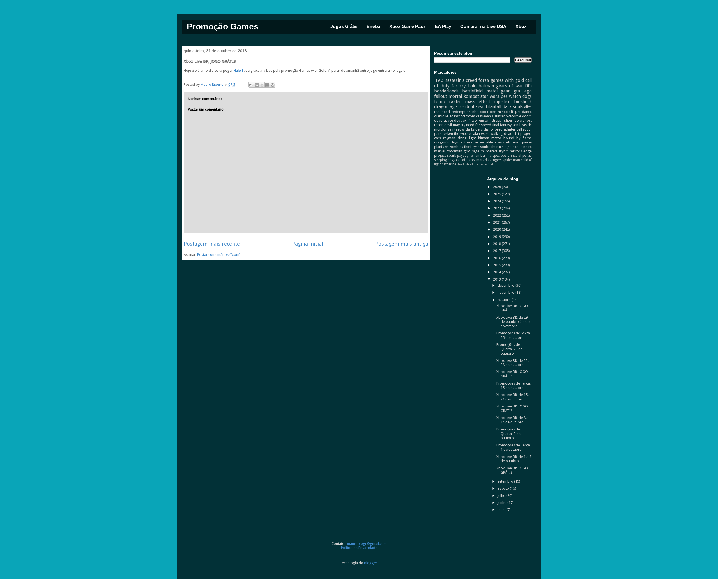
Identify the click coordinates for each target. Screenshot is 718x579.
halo (472, 86)
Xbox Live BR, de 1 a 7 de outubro (513, 459)
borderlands (446, 91)
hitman (483, 138)
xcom (470, 116)
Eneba (373, 26)
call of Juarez (465, 160)
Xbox (521, 26)
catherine (449, 164)
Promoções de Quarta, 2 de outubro (508, 433)
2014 (497, 272)
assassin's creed (461, 80)
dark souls (513, 106)
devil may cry (454, 125)
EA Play (443, 26)
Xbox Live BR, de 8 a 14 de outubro (512, 420)
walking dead (501, 133)
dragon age (445, 106)
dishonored (493, 129)
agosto (504, 488)
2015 (497, 265)
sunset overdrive (507, 116)
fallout (440, 96)
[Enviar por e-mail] (251, 85)
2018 (497, 244)
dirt (516, 133)
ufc (508, 142)
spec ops (499, 156)
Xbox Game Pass (407, 26)
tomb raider (447, 101)
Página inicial (307, 244)
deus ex (460, 120)
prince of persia (520, 156)
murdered (489, 151)
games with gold (507, 80)
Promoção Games (223, 26)
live (438, 80)
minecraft (505, 112)
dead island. (465, 164)
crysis (499, 142)
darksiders (474, 129)
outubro (505, 300)
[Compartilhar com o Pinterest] (272, 85)
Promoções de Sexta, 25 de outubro (513, 335)
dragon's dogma (448, 142)
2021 (497, 222)
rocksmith (454, 151)
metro (496, 138)
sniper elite (483, 142)
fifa (528, 86)
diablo (439, 116)
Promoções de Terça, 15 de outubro (513, 385)
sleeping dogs (444, 160)
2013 (497, 279)
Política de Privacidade (359, 548)
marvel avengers (489, 160)
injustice (502, 101)
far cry (459, 86)
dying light (467, 138)
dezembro (506, 285)
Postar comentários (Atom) (218, 255)
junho (502, 503)
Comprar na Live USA (483, 26)
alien (528, 107)
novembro (506, 292)
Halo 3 (239, 70)
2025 (497, 194)
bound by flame (517, 138)
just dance (523, 112)
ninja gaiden (509, 147)
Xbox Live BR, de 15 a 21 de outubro (513, 397)
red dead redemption (452, 112)
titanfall (493, 106)
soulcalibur (489, 147)
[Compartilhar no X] (262, 85)
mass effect (478, 101)
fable (517, 120)
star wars (489, 96)
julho (502, 496)
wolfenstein (481, 120)
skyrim (503, 151)
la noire (526, 147)
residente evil (471, 106)
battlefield (472, 91)
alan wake (481, 133)
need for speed (478, 125)
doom (527, 116)
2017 (497, 251)
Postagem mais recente (212, 244)
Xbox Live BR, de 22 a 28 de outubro (513, 362)
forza (483, 80)
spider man (511, 160)
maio (502, 510)
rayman (449, 138)
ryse (476, 147)
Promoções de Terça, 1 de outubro (513, 447)
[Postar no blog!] (256, 85)
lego (527, 91)
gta (517, 91)
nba (475, 112)
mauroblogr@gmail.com (367, 543)
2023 (497, 208)
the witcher (463, 133)
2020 (497, 229)
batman (486, 86)
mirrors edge (521, 151)
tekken (448, 133)
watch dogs (520, 96)
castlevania (485, 116)
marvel (439, 151)
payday (462, 156)
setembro (506, 481)
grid (467, 151)
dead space (443, 120)
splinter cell (512, 129)
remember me (480, 156)
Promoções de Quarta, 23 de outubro (509, 348)
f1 (469, 120)
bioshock (523, 101)
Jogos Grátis (344, 26)
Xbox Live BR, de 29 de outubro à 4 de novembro (513, 321)
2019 (497, 237)
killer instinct (455, 116)
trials (468, 142)
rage (475, 151)
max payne (522, 142)
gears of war (509, 86)
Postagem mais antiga (401, 244)
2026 (497, 187)
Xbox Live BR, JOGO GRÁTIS (512, 308)
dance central (484, 164)
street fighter (501, 120)
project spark (445, 155)
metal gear (498, 91)
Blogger (370, 563)
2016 (497, 258)
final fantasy (502, 125)
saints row (456, 129)
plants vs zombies (448, 147)
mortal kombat (463, 96)
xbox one (488, 112)
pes (504, 96)
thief (467, 147)
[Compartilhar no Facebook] (267, 85)
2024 (497, 201)
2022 (497, 215)
